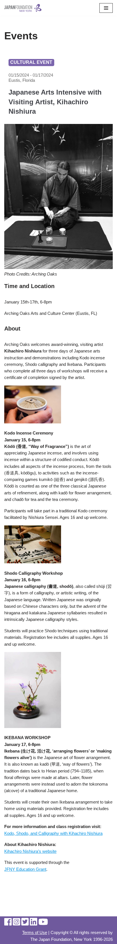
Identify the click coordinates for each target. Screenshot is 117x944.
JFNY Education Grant (25, 869)
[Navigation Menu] (106, 8)
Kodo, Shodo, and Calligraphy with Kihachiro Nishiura (53, 833)
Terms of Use (34, 932)
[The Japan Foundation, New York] (22, 8)
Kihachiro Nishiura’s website (30, 851)
